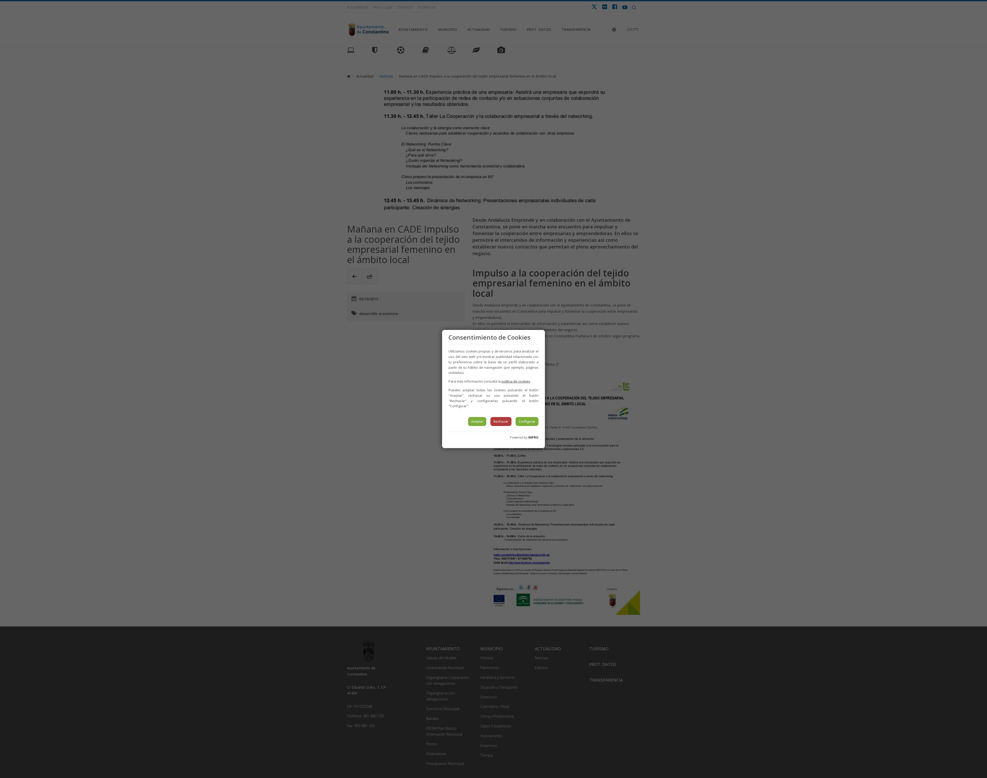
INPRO (533, 437)
